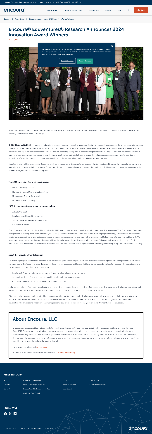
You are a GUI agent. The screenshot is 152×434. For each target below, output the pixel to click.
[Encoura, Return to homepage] (14, 10)
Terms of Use (24, 428)
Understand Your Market (32, 380)
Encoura (7, 19)
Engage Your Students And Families (36, 389)
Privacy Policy (36, 428)
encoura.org (41, 347)
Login (120, 10)
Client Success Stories (98, 385)
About (108, 10)
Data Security (68, 389)
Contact (141, 10)
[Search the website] (129, 10)
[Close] (112, 46)
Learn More (76, 2)
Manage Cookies (67, 61)
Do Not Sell (48, 428)
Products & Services (73, 10)
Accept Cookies (85, 61)
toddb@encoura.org (66, 353)
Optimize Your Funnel (31, 393)
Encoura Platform (69, 385)
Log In (65, 380)
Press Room (19, 19)
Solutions (52, 10)
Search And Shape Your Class (34, 385)
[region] (76, 55)
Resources (94, 10)
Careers (7, 385)
